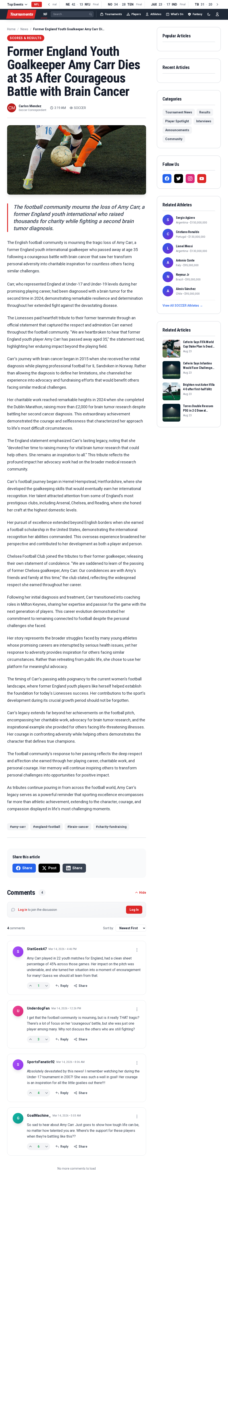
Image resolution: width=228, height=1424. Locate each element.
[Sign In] (217, 14)
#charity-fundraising (111, 827)
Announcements (177, 130)
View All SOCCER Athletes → (183, 305)
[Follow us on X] (178, 178)
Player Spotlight (177, 121)
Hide (142, 892)
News (24, 29)
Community (173, 139)
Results (204, 112)
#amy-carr (18, 827)
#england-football (46, 827)
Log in (22, 909)
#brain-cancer (78, 827)
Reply (64, 986)
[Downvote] (46, 985)
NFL (46, 14)
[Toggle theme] (209, 14)
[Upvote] (30, 985)
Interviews (203, 121)
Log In (134, 909)
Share (27, 868)
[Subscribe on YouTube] (201, 178)
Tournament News (178, 112)
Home (11, 29)
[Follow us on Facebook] (167, 178)
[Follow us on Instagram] (190, 178)
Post (52, 868)
